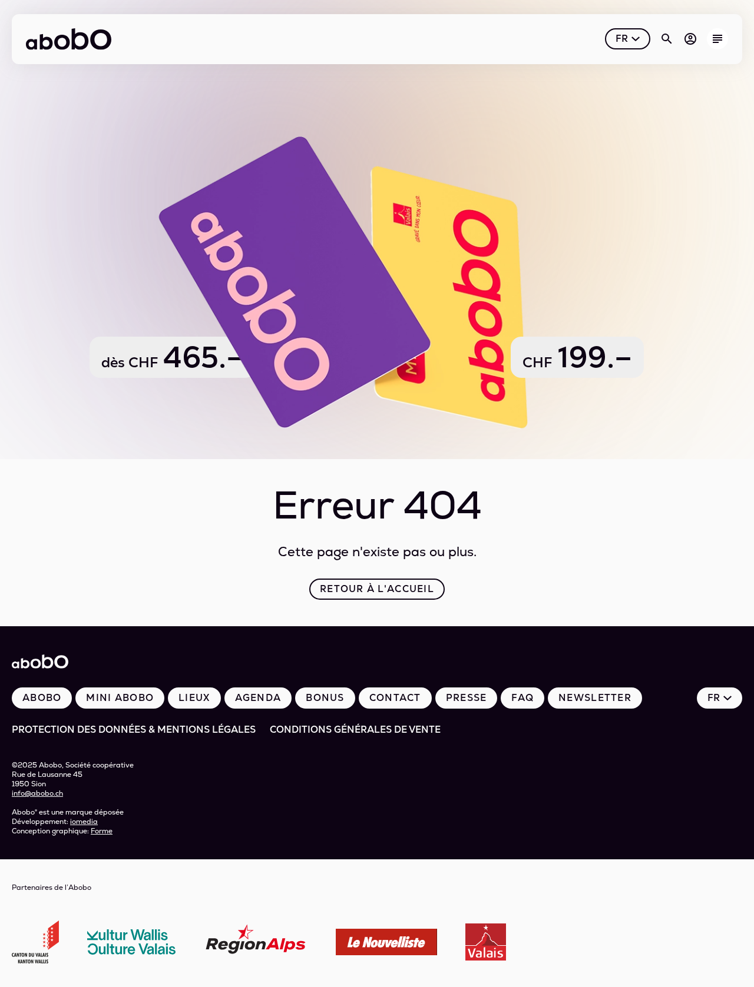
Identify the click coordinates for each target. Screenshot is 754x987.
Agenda (258, 698)
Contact (395, 698)
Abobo (41, 698)
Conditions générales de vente (355, 729)
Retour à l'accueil (377, 589)
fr (622, 38)
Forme (102, 831)
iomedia (84, 821)
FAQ (522, 698)
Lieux (194, 698)
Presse (466, 698)
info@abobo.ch (37, 793)
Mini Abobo (120, 698)
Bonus (325, 698)
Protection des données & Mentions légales (134, 729)
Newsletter (594, 698)
